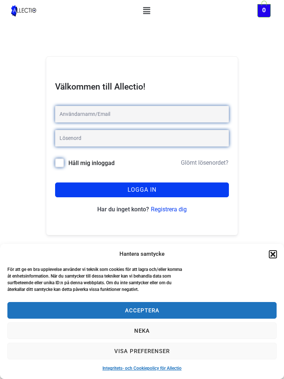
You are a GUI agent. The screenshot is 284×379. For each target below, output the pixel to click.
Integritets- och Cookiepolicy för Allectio (142, 368)
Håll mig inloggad (91, 163)
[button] (273, 254)
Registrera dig (169, 209)
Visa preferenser (142, 351)
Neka (142, 331)
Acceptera (142, 310)
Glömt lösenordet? (205, 162)
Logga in (142, 189)
